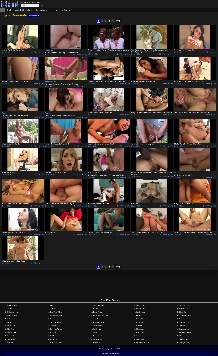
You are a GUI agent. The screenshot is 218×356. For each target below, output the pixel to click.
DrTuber (10, 343)
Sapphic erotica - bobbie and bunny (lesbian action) (107, 81)
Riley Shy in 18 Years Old (183, 204)
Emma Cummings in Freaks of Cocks (16, 81)
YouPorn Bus (97, 326)
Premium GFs (50, 81)
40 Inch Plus (179, 173)
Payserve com (140, 336)
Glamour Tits (97, 339)
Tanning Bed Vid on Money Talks (143, 144)
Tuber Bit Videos (55, 322)
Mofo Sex (139, 326)
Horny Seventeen (12, 305)
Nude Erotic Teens (56, 315)
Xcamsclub (53, 326)
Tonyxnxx (49, 50)
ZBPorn (9, 308)
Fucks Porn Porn (98, 336)
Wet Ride (134, 204)
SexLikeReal (11, 339)
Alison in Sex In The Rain (11, 144)
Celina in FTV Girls (52, 232)
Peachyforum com (99, 322)
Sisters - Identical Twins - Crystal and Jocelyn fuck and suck (108, 51)
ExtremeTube (183, 339)
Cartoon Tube (11, 336)
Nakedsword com (13, 312)
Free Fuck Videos (56, 329)
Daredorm (53, 339)
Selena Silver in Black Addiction (100, 113)
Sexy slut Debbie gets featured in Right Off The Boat (193, 232)
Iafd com (96, 308)
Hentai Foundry (141, 305)
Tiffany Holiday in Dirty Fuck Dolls (100, 232)
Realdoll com (140, 312)
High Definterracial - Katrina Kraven (144, 81)
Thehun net (182, 319)
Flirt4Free (10, 329)
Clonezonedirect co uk (186, 322)
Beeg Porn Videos (56, 312)
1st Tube (96, 319)
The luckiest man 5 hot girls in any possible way (192, 113)
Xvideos (95, 332)
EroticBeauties (140, 308)
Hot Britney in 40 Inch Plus (184, 175)
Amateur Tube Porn (142, 343)
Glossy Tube (183, 312)
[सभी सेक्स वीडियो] (2, 10)
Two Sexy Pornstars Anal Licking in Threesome (62, 84)
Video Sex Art (183, 308)
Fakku (52, 319)
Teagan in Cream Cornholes (55, 172)
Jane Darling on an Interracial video (15, 115)
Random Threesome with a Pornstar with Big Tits (106, 175)
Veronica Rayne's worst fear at (13, 232)
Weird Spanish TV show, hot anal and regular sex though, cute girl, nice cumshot (149, 51)
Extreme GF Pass (95, 173)
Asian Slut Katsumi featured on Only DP (60, 204)
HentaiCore (96, 343)
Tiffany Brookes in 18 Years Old (57, 144)
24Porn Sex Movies (185, 332)
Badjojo (9, 322)
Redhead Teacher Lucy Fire (98, 204)
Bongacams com (184, 329)
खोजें (42, 5)
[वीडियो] (23, 37)
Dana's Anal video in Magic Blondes (15, 204)
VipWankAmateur (142, 319)
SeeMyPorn (97, 329)
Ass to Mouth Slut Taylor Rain (13, 50)
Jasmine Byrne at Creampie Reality (101, 144)
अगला (118, 21)
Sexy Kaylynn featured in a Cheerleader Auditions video (151, 113)
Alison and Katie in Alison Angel (13, 261)
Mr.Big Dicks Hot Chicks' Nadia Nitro (188, 144)
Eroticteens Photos (185, 315)
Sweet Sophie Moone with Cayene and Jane (147, 232)
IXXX (52, 336)
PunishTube (140, 332)
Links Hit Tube (12, 315)
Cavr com (53, 332)
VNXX (181, 336)
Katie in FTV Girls (8, 172)
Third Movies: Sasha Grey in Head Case (60, 115)
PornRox (182, 326)
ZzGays (138, 315)
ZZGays (53, 308)
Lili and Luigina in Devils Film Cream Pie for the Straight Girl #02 (151, 173)
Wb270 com (140, 322)
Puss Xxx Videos (184, 305)
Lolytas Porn (11, 319)
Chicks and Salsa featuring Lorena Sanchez (61, 53)
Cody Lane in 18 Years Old (184, 50)
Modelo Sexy (11, 326)
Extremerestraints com (100, 315)
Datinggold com (184, 343)
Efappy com (140, 329)
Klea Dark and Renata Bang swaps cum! (189, 81)
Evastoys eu (140, 339)
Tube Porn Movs (98, 305)
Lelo (51, 305)
